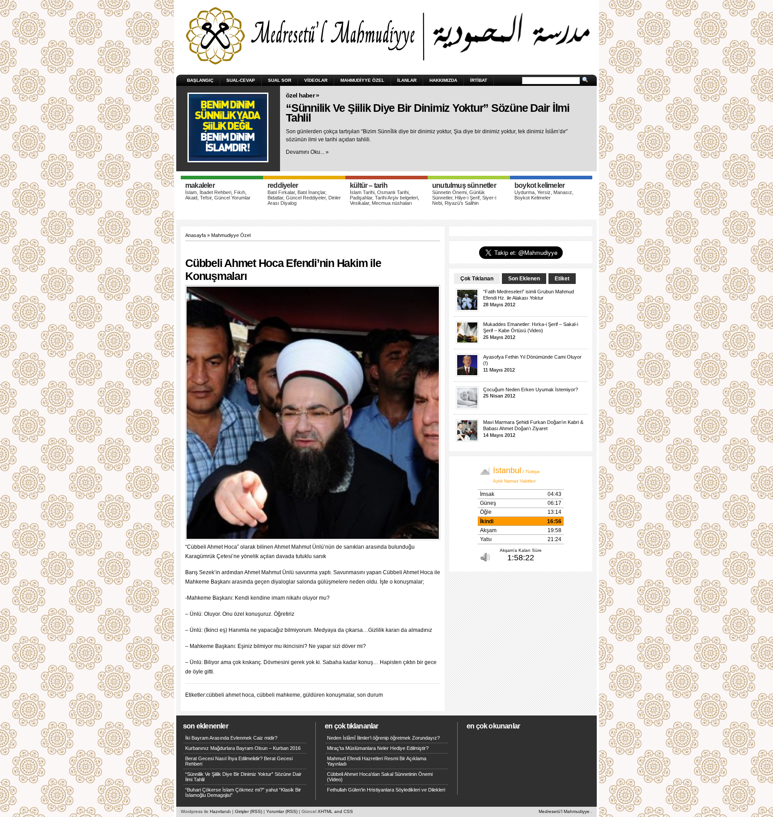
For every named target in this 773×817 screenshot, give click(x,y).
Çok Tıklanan (476, 278)
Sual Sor (279, 80)
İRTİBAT (478, 80)
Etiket (562, 278)
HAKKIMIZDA (443, 80)
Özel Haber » (302, 95)
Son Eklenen (524, 278)
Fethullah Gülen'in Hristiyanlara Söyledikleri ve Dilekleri (386, 789)
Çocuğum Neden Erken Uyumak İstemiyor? (530, 389)
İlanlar (406, 80)
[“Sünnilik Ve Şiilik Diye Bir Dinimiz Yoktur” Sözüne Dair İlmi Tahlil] (227, 127)
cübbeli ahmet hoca (230, 695)
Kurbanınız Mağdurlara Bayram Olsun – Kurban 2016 (243, 748)
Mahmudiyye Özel (362, 80)
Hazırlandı (220, 811)
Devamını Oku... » (307, 152)
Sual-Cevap (240, 80)
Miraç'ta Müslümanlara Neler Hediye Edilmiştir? (378, 748)
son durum (370, 695)
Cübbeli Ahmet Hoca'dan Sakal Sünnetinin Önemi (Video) (380, 776)
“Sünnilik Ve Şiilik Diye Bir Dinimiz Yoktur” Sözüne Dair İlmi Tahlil (427, 113)
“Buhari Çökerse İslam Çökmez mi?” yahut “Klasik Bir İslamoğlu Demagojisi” (243, 792)
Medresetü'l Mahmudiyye (564, 811)
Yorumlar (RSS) (281, 811)
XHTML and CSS (335, 811)
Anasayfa (195, 235)
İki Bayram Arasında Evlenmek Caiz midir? (231, 738)
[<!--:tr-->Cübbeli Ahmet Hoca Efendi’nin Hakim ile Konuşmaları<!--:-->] (315, 413)
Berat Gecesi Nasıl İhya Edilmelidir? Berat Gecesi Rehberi (239, 761)
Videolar (315, 80)
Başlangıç (200, 80)
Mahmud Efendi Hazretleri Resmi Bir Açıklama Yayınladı (376, 761)
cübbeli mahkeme (278, 695)
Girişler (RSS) (248, 811)
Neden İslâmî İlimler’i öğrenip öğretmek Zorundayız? (383, 738)
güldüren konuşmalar (328, 695)
